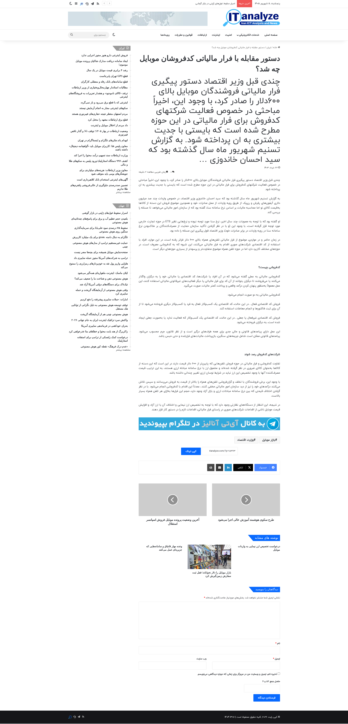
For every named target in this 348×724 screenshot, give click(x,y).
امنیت (228, 35)
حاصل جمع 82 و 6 (271, 681)
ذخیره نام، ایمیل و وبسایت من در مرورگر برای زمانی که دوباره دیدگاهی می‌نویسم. (237, 674)
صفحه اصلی (270, 35)
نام (277, 643)
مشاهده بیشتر (123, 192)
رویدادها (165, 35)
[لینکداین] (228, 467)
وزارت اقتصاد (245, 440)
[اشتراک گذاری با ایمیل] (219, 467)
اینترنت (216, 35)
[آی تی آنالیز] (251, 18)
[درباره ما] (81, 4)
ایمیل (276, 658)
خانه (275, 47)
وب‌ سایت (201, 658)
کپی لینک (191, 451)
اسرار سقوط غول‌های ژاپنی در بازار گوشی (215, 3)
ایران (268, 47)
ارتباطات (202, 35)
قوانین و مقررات (183, 35)
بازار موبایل (268, 440)
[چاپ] (210, 467)
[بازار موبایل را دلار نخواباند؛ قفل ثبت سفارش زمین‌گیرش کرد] (209, 557)
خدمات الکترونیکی (249, 35)
